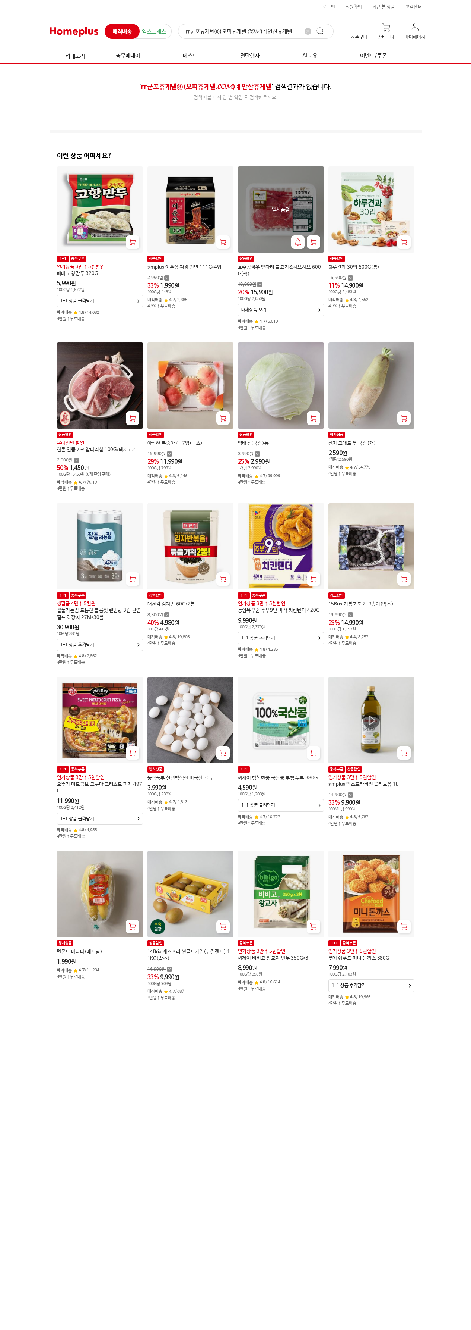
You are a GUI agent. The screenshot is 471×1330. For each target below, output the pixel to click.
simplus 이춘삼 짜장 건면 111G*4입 (184, 267)
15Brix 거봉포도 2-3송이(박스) (361, 604)
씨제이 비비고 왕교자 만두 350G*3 (273, 958)
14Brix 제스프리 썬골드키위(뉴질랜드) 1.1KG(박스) (189, 955)
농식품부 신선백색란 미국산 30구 (180, 778)
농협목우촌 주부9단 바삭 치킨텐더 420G (278, 610)
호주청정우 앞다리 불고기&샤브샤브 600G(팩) (279, 271)
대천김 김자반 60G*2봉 (171, 604)
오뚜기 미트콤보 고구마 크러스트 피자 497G (99, 788)
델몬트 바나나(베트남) (79, 952)
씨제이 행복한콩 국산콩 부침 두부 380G (278, 778)
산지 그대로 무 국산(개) (352, 443)
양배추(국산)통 (253, 443)
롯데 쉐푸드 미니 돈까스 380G (358, 958)
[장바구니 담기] (132, 242)
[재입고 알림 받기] (298, 242)
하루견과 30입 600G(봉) (354, 267)
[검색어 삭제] (308, 31)
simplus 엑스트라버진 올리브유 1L (363, 784)
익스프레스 (154, 32)
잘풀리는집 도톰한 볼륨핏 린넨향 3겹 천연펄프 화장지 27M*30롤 (99, 614)
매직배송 (122, 32)
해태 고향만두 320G (77, 273)
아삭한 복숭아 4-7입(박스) (175, 443)
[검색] (324, 31)
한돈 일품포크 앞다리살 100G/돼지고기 (97, 450)
